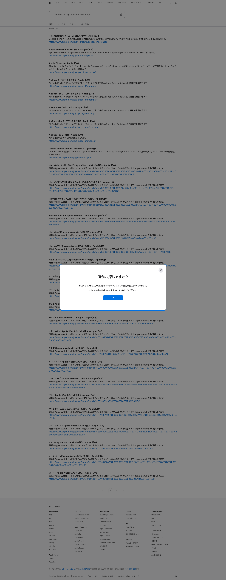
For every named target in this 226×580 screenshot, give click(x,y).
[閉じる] (161, 270)
